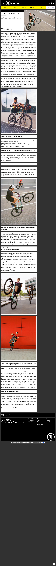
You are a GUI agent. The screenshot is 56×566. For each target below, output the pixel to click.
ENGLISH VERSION (50, 7)
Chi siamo (39, 418)
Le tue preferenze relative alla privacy (33, 442)
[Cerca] (49, 3)
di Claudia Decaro (4, 28)
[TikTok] (54, 3)
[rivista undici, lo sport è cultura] (10, 3)
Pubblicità (39, 421)
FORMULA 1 (23, 7)
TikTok (47, 424)
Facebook (48, 421)
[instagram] (51, 3)
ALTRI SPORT (32, 7)
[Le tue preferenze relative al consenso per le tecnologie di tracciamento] (54, 564)
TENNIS (14, 7)
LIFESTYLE (42, 7)
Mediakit (38, 420)
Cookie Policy (39, 426)
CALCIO (5, 7)
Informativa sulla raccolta (17, 442)
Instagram (48, 420)
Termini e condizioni (41, 423)
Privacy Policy (40, 424)
